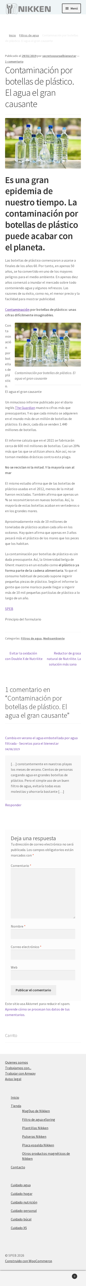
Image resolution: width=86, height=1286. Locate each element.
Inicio (12, 35)
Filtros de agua (29, 35)
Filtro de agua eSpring (38, 1119)
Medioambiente (54, 638)
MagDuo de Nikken (36, 1111)
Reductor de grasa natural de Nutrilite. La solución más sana (64, 658)
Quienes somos (16, 1062)
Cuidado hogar (21, 1193)
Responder (13, 805)
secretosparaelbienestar (59, 56)
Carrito (66, 1274)
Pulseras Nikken (34, 1136)
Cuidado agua (21, 1185)
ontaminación (18, 309)
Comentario (21, 865)
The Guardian (25, 407)
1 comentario (14, 62)
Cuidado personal (24, 1210)
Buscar (43, 1278)
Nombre (18, 926)
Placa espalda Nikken (38, 1145)
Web (14, 967)
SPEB (9, 608)
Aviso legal (13, 1079)
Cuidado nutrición (24, 1202)
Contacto (18, 1167)
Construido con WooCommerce (28, 1261)
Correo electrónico (26, 947)
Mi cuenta (14, 1278)
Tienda (16, 1106)
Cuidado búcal (21, 1219)
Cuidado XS (19, 1228)
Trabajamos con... (18, 1068)
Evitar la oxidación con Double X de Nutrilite (24, 656)
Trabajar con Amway (20, 1073)
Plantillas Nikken (35, 1128)
